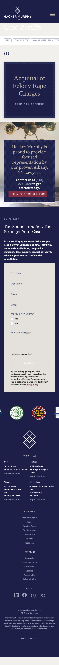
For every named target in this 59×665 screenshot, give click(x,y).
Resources (29, 542)
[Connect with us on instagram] (33, 597)
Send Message (29, 363)
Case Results (29, 534)
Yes (16, 318)
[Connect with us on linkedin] (16, 596)
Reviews (29, 538)
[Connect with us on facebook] (24, 596)
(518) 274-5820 (30, 182)
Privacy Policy (31, 384)
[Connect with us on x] (42, 597)
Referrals (29, 558)
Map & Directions (12, 473)
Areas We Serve (29, 562)
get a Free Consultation (28, 193)
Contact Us (29, 566)
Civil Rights (21, 40)
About (29, 521)
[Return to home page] (29, 13)
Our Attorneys (29, 530)
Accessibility (29, 575)
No (16, 323)
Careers (29, 570)
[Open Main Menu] (52, 14)
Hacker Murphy (29, 517)
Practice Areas (29, 526)
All (7, 40)
